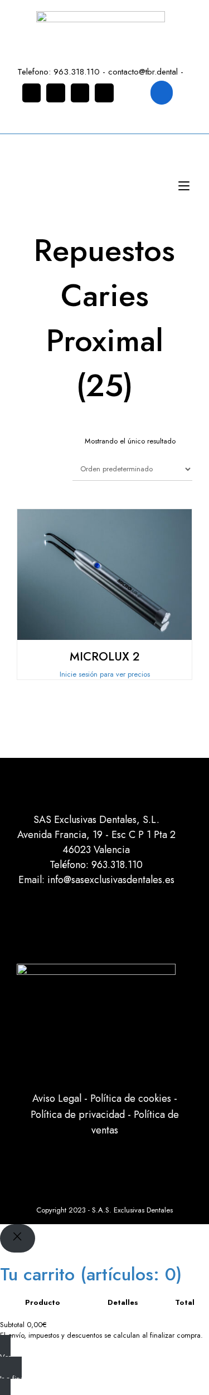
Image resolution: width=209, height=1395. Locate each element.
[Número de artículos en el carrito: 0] (161, 93)
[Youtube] (104, 93)
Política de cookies (130, 1098)
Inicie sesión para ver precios (105, 674)
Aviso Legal (56, 1098)
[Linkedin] (80, 93)
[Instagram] (32, 93)
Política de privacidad (78, 1114)
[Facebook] (55, 93)
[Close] (17, 1238)
